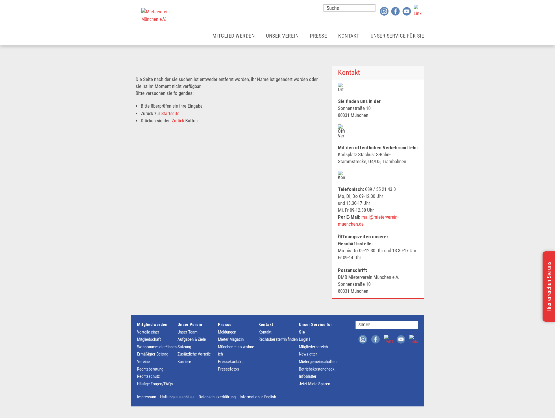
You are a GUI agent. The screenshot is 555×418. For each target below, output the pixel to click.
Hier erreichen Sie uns (548, 287)
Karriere (184, 361)
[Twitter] (388, 339)
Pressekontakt (230, 361)
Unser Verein (282, 36)
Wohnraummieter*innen (157, 346)
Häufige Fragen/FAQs (155, 383)
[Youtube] (406, 11)
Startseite (170, 113)
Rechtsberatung (150, 369)
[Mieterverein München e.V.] (156, 15)
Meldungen (227, 332)
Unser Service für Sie (397, 36)
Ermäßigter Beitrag (152, 354)
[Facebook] (395, 11)
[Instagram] (384, 11)
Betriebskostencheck (316, 369)
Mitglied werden (233, 36)
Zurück (178, 121)
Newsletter (308, 354)
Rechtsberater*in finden (278, 339)
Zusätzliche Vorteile (194, 354)
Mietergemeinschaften (317, 361)
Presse (318, 36)
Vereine (143, 361)
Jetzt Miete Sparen (314, 383)
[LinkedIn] (418, 9)
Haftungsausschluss (177, 396)
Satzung (184, 346)
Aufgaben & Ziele (191, 339)
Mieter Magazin (231, 339)
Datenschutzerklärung (217, 396)
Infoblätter (308, 376)
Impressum (146, 396)
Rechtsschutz (148, 376)
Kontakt (348, 36)
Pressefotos (228, 369)
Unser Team (187, 332)
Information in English (258, 396)
